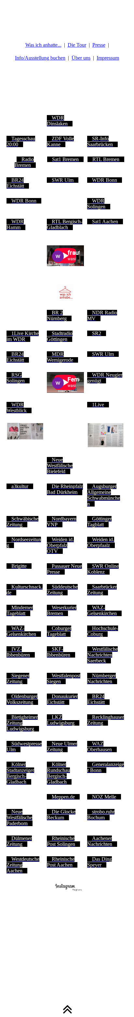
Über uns (81, 58)
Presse (98, 45)
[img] (67, 16)
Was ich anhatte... (43, 45)
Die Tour (77, 45)
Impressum (108, 58)
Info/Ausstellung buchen (40, 58)
